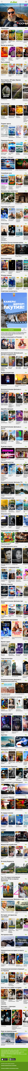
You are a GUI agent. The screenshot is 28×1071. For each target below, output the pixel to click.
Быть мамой (5, 62)
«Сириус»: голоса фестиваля (4, 272)
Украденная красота (3, 965)
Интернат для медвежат (5, 203)
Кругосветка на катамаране (20, 795)
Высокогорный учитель (19, 288)
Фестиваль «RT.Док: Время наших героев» (11, 81)
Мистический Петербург (18, 655)
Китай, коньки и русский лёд (6, 170)
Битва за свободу (7, 45)
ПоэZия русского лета (9, 546)
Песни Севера (18, 947)
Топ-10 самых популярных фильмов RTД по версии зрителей (10, 878)
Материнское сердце (11, 75)
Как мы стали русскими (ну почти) (18, 186)
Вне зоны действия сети (19, 826)
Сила (2, 676)
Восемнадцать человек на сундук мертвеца (7, 1044)
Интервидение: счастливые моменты (19, 422)
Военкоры (25, 403)
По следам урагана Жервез (4, 422)
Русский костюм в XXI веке (4, 581)
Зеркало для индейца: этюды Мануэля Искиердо (4, 369)
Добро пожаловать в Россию (11, 337)
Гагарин (10, 779)
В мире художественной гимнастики (5, 460)
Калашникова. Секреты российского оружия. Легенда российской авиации (4, 477)
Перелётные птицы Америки (19, 616)
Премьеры (5, 28)
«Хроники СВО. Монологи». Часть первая (11, 984)
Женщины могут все (8, 750)
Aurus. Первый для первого (11, 220)
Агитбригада (25, 1026)
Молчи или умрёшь (18, 809)
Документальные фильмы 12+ (12, 482)
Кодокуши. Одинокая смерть (4, 710)
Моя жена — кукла (10, 710)
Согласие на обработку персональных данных (9, 1068)
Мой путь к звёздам (3, 780)
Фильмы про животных (9, 191)
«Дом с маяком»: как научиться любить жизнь (4, 442)
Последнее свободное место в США (4, 616)
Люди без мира (18, 494)
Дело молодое (6, 258)
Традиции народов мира (10, 531)
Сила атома (5, 104)
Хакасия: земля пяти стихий (4, 154)
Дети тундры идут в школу (18, 368)
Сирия (3, 830)
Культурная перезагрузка (18, 581)
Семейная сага (6, 173)
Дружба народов (7, 409)
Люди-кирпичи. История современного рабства (5, 694)
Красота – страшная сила (10, 567)
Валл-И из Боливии (10, 368)
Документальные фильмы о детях (11, 427)
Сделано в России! (8, 207)
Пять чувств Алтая (10, 154)
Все (26, 28)
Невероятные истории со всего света (12, 951)
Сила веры (5, 224)
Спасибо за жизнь (4, 136)
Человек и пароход (25, 826)
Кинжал (16, 543)
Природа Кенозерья (18, 154)
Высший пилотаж (7, 462)
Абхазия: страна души (11, 42)
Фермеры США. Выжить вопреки (7, 911)
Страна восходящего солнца (11, 697)
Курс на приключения (9, 1031)
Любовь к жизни (7, 584)
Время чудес (5, 642)
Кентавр (2, 947)
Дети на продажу (11, 964)
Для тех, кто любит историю (11, 987)
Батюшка (18, 236)
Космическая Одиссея (9, 766)
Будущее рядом (7, 714)
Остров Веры (11, 236)
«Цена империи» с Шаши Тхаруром (4, 59)
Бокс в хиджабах (19, 762)
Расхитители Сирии (5, 842)
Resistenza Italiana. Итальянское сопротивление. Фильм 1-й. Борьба (17, 1027)
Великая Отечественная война (12, 242)
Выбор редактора (7, 372)
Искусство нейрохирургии (11, 137)
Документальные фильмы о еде (12, 899)
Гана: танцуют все (3, 288)
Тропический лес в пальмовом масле (21, 912)
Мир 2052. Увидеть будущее (4, 732)
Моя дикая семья (18, 203)
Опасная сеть (6, 514)
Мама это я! (3, 74)
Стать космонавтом (18, 780)
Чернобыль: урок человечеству (11, 117)
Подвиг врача (6, 123)
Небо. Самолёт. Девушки (19, 475)
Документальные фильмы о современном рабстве (11, 680)
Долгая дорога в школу (19, 930)
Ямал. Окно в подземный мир (11, 511)
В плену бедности (7, 861)
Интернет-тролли (10, 527)
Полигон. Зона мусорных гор (3, 511)
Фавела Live (3, 874)
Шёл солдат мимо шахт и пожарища (6, 565)
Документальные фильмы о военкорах (11, 390)
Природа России (7, 140)
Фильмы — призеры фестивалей (8, 1007)
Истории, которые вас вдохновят (9, 916)
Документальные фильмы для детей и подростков (12, 353)
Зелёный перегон (19, 41)
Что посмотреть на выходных (12, 782)
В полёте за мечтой (10, 475)
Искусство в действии (9, 844)
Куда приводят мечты (4, 597)
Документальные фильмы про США (12, 602)
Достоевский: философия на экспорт (20, 386)
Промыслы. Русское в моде (4, 220)
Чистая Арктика (15, 676)
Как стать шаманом (3, 655)
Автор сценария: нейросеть (19, 272)
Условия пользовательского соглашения (8, 1065)
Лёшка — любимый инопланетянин (19, 442)
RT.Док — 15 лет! (7, 157)
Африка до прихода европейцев (10, 59)
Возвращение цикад (11, 616)
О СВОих (17, 983)
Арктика (4, 735)
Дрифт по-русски (4, 795)
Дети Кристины (19, 74)
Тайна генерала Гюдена (19, 1001)
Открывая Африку (7, 797)
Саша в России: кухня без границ (21, 349)
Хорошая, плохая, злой (19, 459)
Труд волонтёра (6, 658)
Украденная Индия (18, 58)
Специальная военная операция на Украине (12, 970)
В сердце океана (7, 813)
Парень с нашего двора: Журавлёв (4, 404)
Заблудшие (17, 842)
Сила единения (4, 255)
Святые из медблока (25, 137)
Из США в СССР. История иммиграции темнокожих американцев (4, 1002)
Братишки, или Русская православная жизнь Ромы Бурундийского (4, 238)
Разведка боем (15, 564)
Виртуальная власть (3, 527)
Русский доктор (4, 99)
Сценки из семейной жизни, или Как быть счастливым (4, 187)
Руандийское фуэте (3, 858)
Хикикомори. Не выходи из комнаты (11, 272)
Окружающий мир (7, 498)
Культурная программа (9, 620)
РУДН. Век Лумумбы (25, 422)
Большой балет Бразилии (11, 288)
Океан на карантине (10, 826)
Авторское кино (7, 934)
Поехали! (13, 99)
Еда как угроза (4, 385)
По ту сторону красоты (19, 693)
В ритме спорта (6, 446)
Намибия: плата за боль (5, 809)
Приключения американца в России (3, 42)
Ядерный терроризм (18, 117)
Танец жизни (10, 857)
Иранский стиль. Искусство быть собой (11, 581)
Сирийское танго (19, 857)
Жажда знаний (6, 275)
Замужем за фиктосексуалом (19, 710)
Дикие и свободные (4, 747)
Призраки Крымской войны (11, 1001)
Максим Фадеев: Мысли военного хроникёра (19, 404)
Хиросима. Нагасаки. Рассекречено (3, 117)
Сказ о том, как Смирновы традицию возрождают (11, 187)
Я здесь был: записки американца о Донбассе (11, 405)
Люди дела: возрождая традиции (18, 220)
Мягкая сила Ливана (10, 422)
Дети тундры (11, 441)
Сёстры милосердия (18, 137)
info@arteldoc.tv (9, 1056)
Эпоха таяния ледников (18, 511)
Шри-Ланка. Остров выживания (21, 874)
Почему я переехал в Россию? (21, 170)
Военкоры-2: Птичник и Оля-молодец (6, 495)
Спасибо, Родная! (4, 349)
